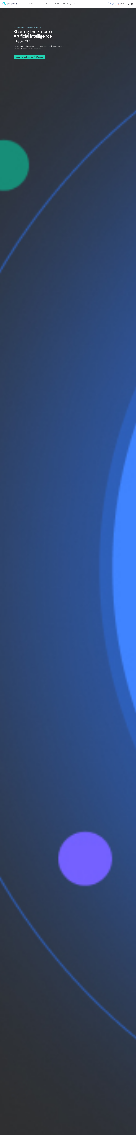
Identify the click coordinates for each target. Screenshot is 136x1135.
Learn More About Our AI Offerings (29, 57)
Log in (112, 4)
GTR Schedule (33, 4)
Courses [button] (22, 4)
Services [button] (76, 4)
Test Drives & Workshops (63, 4)
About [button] (85, 4)
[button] (122, 4)
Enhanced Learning (46, 4)
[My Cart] (132, 3)
